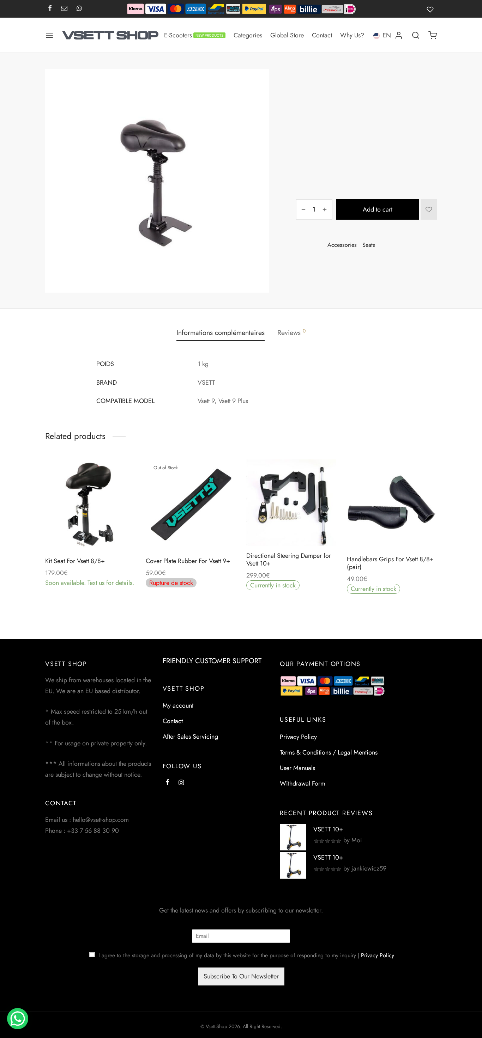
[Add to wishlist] (429, 209)
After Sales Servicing (190, 736)
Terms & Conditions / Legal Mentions (329, 752)
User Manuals (297, 768)
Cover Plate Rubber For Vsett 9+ (188, 561)
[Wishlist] (432, 9)
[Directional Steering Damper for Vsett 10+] (291, 502)
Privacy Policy (298, 736)
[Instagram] (181, 783)
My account (178, 705)
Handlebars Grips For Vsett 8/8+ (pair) (390, 563)
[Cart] (432, 35)
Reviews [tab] (291, 332)
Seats (354, 83)
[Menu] (49, 35)
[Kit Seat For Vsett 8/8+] (90, 504)
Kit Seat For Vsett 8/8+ (75, 561)
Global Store (287, 35)
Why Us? (352, 35)
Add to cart (377, 209)
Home (302, 83)
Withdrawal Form (302, 783)
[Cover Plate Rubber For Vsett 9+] (191, 504)
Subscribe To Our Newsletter (241, 976)
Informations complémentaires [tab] (220, 332)
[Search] (415, 35)
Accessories (328, 83)
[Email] (64, 8)
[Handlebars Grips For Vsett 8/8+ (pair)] (392, 504)
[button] (90, 533)
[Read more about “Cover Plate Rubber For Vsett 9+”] (190, 533)
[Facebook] (50, 8)
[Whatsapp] (79, 8)
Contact (322, 35)
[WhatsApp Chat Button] (17, 1018)
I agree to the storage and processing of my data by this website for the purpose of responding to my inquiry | (246, 955)
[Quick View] (106, 533)
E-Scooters (193, 35)
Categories (248, 35)
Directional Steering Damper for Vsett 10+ (288, 559)
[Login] (398, 35)
